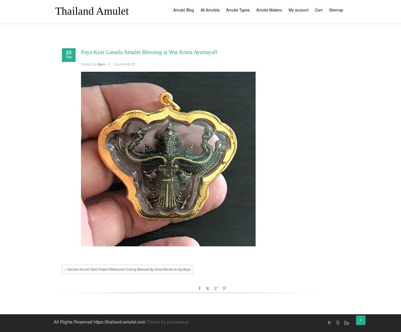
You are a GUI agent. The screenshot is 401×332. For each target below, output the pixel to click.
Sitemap (336, 10)
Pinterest (224, 288)
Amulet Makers (269, 10)
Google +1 (216, 288)
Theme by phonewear (167, 322)
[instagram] (346, 322)
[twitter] (329, 322)
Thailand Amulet (92, 11)
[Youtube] (338, 322)
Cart (318, 10)
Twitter (208, 288)
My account (299, 10)
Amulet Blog (183, 10)
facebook (200, 288)
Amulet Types (238, 10)
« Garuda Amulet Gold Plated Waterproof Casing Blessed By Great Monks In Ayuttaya (127, 269)
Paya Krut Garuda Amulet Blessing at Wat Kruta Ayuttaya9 (149, 52)
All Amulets (210, 10)
